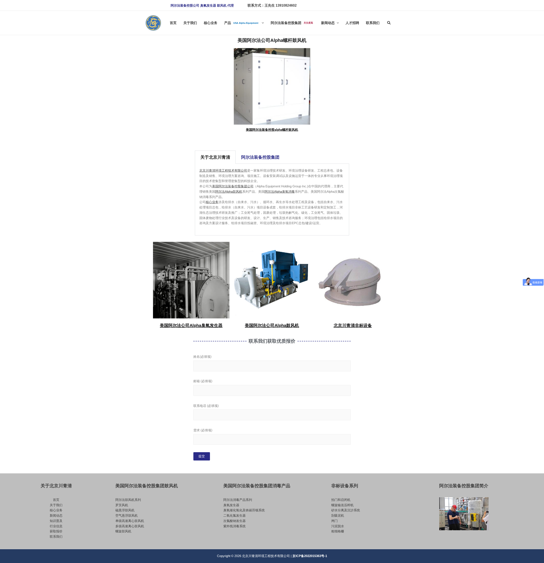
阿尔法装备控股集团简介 (463, 485)
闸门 (334, 521)
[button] (202, 5)
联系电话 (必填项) (206, 406)
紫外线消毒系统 (234, 526)
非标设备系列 (344, 485)
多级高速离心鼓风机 (129, 526)
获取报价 (56, 531)
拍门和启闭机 (340, 500)
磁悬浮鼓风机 (125, 510)
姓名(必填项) (202, 357)
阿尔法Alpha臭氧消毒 (280, 191)
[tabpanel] (272, 199)
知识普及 (56, 521)
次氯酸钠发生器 (234, 521)
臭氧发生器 (231, 505)
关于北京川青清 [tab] (215, 157)
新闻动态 (56, 515)
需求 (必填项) (202, 430)
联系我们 (56, 536)
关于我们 (56, 505)
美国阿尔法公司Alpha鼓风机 (272, 325)
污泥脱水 (337, 526)
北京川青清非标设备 (353, 325)
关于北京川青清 (56, 485)
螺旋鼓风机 (123, 531)
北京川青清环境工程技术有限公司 (223, 170)
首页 (56, 500)
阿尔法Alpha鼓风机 (228, 191)
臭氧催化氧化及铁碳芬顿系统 (244, 510)
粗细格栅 (337, 531)
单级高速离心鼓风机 (129, 521)
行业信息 (56, 526)
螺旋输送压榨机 (342, 505)
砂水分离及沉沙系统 (345, 510)
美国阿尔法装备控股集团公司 (233, 186)
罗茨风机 (121, 505)
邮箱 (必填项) (202, 381)
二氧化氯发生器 (234, 515)
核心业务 (212, 202)
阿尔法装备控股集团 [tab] (260, 157)
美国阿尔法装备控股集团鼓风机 (146, 485)
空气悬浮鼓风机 (126, 515)
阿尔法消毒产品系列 (237, 500)
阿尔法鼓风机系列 (128, 500)
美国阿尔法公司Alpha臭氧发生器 (191, 325)
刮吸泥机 (337, 515)
